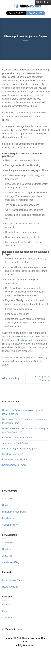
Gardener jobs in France (14, 465)
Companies (8, 498)
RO (4, 8)
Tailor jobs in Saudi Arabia (15, 443)
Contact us (7, 617)
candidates (16, 13)
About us (6, 604)
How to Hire (8, 505)
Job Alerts (7, 556)
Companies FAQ (10, 525)
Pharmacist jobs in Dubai (14, 459)
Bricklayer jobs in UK (12, 454)
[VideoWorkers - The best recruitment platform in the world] (27, 4)
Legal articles (9, 518)
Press (5, 611)
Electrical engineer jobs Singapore (19, 448)
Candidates (8, 542)
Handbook (7, 549)
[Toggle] (2, 629)
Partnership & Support (13, 580)
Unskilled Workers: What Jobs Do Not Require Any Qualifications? (25, 430)
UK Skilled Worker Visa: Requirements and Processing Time (23, 421)
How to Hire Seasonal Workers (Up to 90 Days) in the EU (22, 412)
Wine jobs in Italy (10, 378)
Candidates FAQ (10, 562)
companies (35, 13)
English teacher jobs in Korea (17, 437)
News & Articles (10, 587)
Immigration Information (14, 512)
